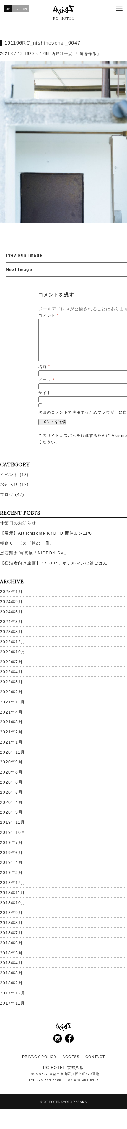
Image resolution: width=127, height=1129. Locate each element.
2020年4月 (11, 802)
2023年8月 (11, 631)
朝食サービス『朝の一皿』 (27, 543)
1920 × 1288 (37, 53)
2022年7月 (11, 662)
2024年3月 (11, 621)
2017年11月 (12, 1003)
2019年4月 (11, 862)
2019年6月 (11, 852)
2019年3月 (11, 872)
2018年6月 (11, 942)
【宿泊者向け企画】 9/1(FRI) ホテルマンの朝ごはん (54, 563)
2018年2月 (11, 983)
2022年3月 (11, 681)
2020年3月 (11, 812)
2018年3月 (11, 972)
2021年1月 (11, 742)
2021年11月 (12, 702)
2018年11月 (12, 892)
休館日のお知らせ (18, 523)
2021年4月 (11, 712)
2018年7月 (11, 932)
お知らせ (9, 484)
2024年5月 (11, 611)
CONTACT (95, 1057)
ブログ (7, 494)
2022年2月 (11, 692)
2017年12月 (12, 993)
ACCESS (71, 1057)
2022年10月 (12, 651)
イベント (9, 474)
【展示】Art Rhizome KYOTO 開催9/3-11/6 (46, 533)
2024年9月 (11, 601)
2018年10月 (12, 902)
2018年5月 (11, 953)
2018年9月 (11, 912)
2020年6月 (11, 782)
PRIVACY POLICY (39, 1057)
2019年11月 (12, 822)
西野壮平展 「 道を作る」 (76, 53)
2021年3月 (11, 722)
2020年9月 (11, 762)
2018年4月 (11, 962)
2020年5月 (11, 792)
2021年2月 (11, 732)
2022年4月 (11, 671)
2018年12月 (12, 882)
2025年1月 (11, 591)
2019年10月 (12, 832)
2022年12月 (12, 641)
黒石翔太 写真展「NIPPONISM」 (34, 553)
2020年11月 (12, 752)
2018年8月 (11, 922)
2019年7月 (11, 842)
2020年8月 (11, 772)
